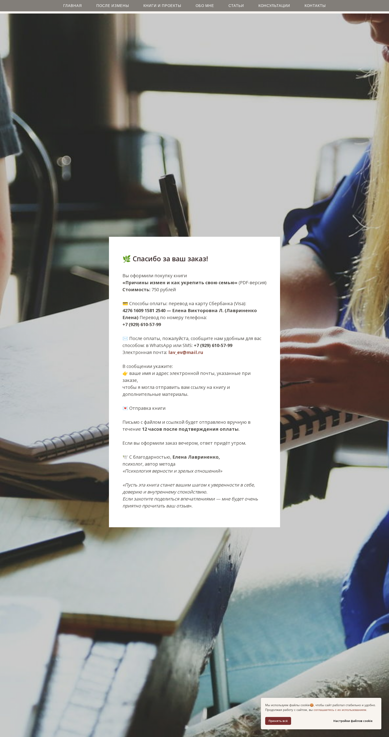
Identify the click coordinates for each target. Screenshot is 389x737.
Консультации (274, 6)
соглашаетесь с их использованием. (340, 710)
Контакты (315, 6)
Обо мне (205, 6)
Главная (72, 6)
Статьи (236, 6)
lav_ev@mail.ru (185, 352)
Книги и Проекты (162, 6)
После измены (112, 6)
